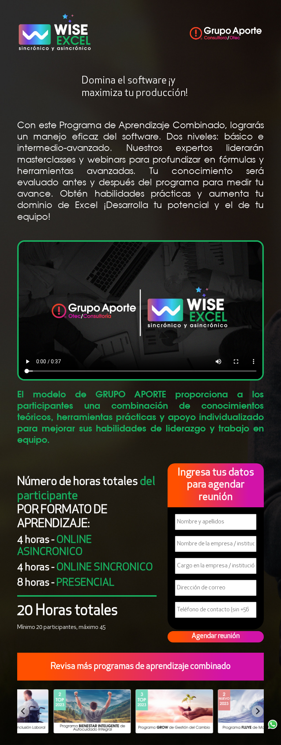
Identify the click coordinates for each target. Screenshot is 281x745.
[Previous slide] (23, 711)
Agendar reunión (216, 636)
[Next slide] (257, 711)
